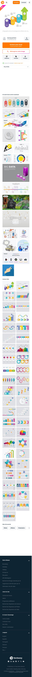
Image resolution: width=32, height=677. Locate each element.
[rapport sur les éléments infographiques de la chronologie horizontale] (9, 123)
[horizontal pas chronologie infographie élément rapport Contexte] (9, 364)
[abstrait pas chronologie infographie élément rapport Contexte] (9, 647)
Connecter (23, 2)
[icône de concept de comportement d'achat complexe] (7, 268)
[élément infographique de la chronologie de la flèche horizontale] (9, 113)
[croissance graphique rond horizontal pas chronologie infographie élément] (9, 626)
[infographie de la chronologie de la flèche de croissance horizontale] (9, 322)
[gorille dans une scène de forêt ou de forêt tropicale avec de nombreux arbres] (15, 225)
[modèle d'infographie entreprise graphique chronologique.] (15, 101)
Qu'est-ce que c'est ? (18, 63)
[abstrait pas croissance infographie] (9, 406)
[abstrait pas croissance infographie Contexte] (9, 657)
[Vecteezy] (2, 2)
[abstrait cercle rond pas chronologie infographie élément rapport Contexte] (9, 479)
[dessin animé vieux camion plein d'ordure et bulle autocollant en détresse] (21, 269)
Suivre (26, 39)
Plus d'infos (6, 66)
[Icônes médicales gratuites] (10, 256)
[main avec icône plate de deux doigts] (8, 306)
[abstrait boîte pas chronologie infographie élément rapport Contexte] (9, 343)
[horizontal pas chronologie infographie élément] (9, 448)
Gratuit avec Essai (16, 45)
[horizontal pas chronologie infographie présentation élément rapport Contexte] (9, 374)
